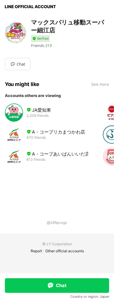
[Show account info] (40, 38)
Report (36, 251)
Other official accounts (64, 251)
